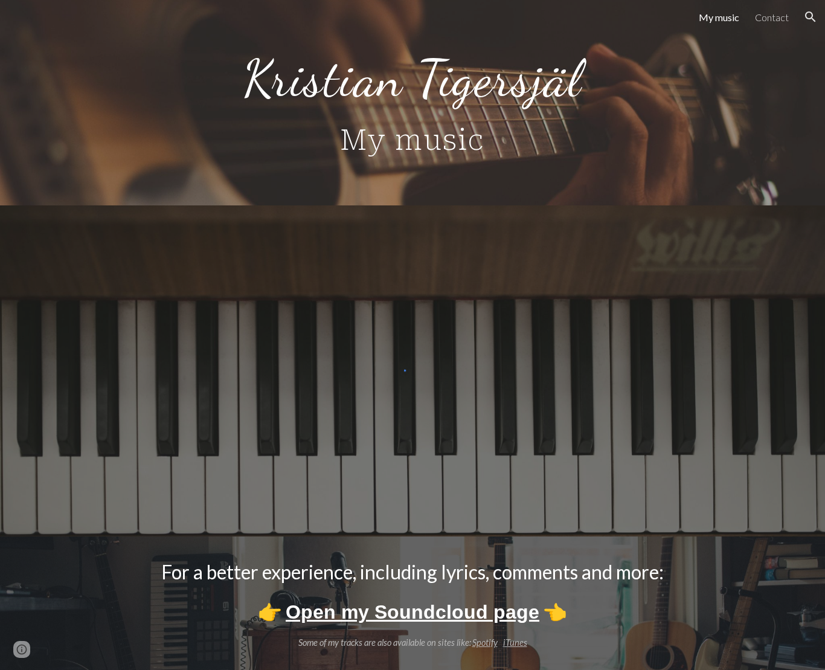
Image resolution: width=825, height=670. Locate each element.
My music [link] (719, 17)
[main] (412, 103)
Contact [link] (772, 17)
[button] (810, 16)
